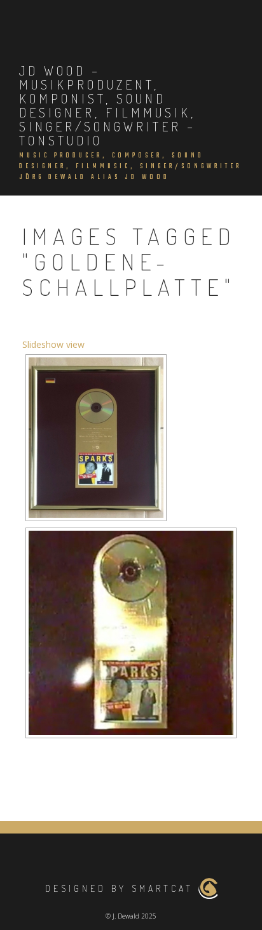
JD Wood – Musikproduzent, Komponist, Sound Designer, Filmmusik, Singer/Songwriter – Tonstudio (107, 105)
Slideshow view (53, 344)
